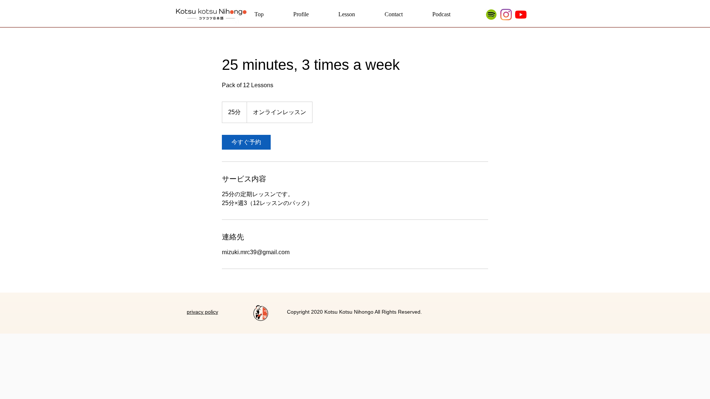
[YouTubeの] (521, 14)
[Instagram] (506, 14)
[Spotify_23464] (491, 14)
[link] (246, 142)
